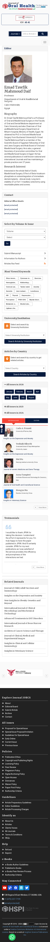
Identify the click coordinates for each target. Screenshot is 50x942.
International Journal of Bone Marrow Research (22, 624)
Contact (8, 717)
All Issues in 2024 (15, 413)
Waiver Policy (11, 784)
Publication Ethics (13, 757)
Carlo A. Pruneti (23, 428)
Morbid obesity (26, 304)
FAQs (7, 838)
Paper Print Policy (13, 788)
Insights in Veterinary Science (14, 500)
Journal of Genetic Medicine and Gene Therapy (21, 469)
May (7, 397)
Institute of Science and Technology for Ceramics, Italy (31, 479)
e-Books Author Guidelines (16, 865)
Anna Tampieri (23, 474)
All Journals (10, 831)
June (15, 397)
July (22, 397)
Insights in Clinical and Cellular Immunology (19, 644)
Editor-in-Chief (13, 420)
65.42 (27, 22)
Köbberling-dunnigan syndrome (26, 283)
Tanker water (25, 287)
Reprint (8, 853)
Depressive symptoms (28, 295)
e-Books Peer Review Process (18, 871)
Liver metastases (22, 291)
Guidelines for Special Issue (17, 735)
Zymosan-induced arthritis (26, 278)
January (9, 392)
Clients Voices (11, 828)
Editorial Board (11, 707)
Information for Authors (14, 258)
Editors (36, 420)
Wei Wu (19, 459)
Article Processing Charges (17, 809)
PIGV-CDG (22, 300)
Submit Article (11, 710)
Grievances (10, 781)
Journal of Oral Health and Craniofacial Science (21, 485)
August (31, 397)
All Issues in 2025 (14, 406)
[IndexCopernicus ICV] (25, 18)
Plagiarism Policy (12, 771)
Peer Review (10, 767)
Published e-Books (13, 868)
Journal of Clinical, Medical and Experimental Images (19, 637)
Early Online (10, 739)
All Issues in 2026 (15, 384)
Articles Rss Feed (11, 264)
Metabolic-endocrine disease (12, 304)
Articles (8, 824)
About (8, 703)
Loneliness (34, 291)
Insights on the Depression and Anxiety (18, 438)
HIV (7, 295)
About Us (9, 821)
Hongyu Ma (22, 490)
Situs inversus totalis (12, 278)
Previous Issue (11, 745)
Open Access (11, 777)
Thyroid (15, 295)
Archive (8, 713)
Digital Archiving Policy (15, 774)
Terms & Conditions (13, 835)
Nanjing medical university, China (27, 462)
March (29, 392)
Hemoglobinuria (12, 283)
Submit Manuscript (12, 253)
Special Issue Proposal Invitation (19, 732)
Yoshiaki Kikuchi (24, 444)
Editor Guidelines (12, 806)
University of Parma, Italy (24, 431)
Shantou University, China (24, 493)
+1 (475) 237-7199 (12, 899)
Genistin (9, 291)
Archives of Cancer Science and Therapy (24, 631)
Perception (10, 300)
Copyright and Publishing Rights (19, 760)
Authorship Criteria (13, 791)
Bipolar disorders (35, 300)
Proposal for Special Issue (16, 728)
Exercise (38, 278)
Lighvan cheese (12, 308)
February (19, 392)
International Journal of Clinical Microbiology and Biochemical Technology (19, 611)
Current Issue (11, 742)
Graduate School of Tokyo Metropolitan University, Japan (28, 448)
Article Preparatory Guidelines (18, 803)
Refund (8, 850)
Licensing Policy (12, 764)
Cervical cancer (12, 287)
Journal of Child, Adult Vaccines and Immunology (21, 589)
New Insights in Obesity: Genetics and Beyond (22, 601)
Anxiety (36, 287)
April (37, 392)
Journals (15, 34)
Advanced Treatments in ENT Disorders (23, 618)
